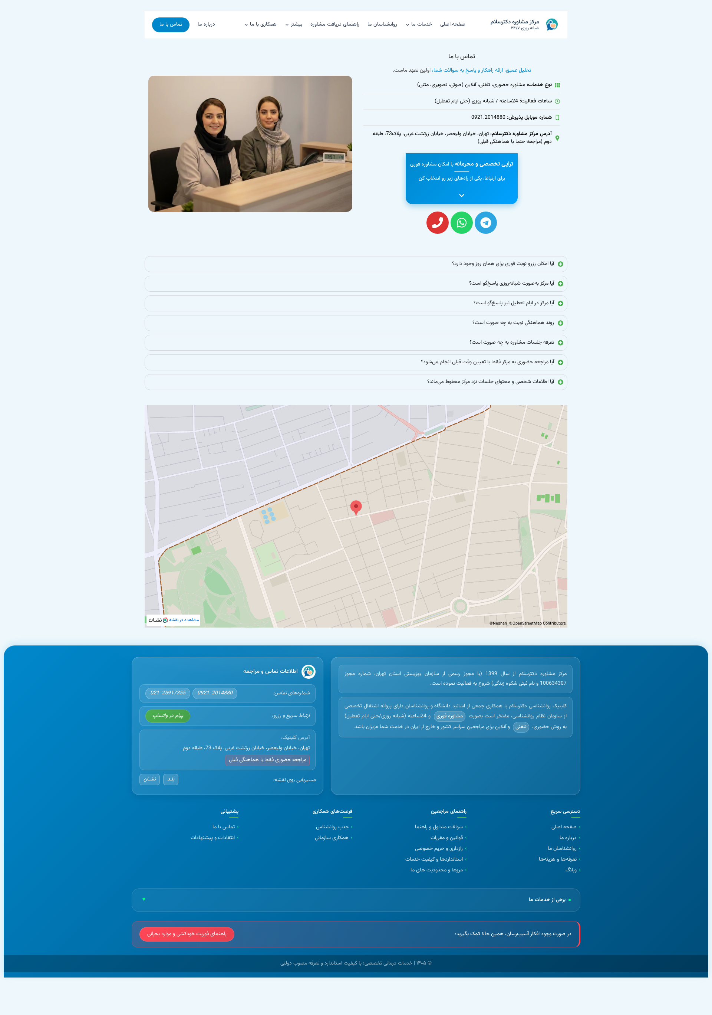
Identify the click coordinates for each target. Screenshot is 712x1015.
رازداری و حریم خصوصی (439, 849)
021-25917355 (167, 693)
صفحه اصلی (452, 24)
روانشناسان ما (382, 24)
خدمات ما (421, 24)
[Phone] (437, 223)
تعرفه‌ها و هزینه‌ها (558, 860)
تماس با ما (170, 24)
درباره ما (206, 24)
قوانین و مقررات (447, 838)
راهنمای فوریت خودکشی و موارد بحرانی (187, 934)
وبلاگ (571, 870)
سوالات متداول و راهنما (439, 827)
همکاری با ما (263, 24)
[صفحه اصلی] (308, 672)
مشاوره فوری (449, 716)
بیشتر (296, 24)
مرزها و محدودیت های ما (437, 870)
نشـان (150, 779)
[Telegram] (486, 223)
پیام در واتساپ (167, 716)
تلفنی (521, 727)
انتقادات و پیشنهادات (213, 838)
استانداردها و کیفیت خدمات (434, 860)
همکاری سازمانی (332, 838)
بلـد (170, 779)
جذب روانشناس (332, 827)
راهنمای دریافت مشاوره (334, 24)
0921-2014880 (215, 693)
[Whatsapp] (462, 223)
